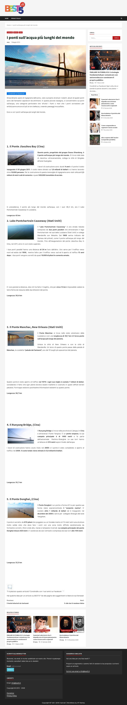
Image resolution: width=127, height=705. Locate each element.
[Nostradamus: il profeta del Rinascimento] (72, 624)
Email (9, 666)
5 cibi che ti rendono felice (74, 601)
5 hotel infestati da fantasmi (18, 601)
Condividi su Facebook (16, 94)
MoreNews (71, 703)
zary (8, 42)
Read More (95, 95)
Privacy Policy (16, 18)
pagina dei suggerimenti (56, 596)
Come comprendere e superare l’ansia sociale (95, 128)
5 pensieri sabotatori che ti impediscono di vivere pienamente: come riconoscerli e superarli (45, 637)
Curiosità (9, 32)
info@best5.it (16, 683)
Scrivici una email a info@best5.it (78, 671)
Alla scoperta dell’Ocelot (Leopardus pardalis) (95, 140)
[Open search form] (121, 18)
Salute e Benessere (40, 630)
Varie (20, 32)
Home (6, 18)
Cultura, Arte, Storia (67, 630)
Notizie (16, 32)
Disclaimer (10, 693)
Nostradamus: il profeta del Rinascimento (95, 115)
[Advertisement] (45, 129)
